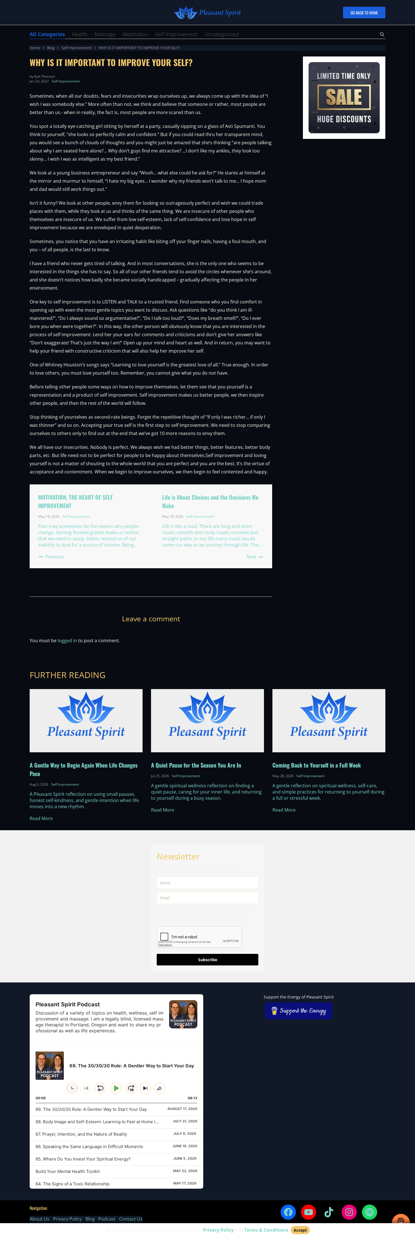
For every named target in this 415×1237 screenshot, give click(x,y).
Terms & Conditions (266, 1230)
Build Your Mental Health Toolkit (68, 1171)
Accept (300, 1230)
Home (35, 47)
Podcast (106, 1219)
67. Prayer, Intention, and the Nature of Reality (81, 1134)
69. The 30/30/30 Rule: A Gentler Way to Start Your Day (91, 1109)
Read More (41, 818)
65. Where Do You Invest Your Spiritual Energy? (83, 1159)
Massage (105, 34)
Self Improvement (176, 34)
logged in (67, 640)
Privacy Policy (67, 1219)
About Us (39, 1219)
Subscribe (207, 959)
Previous (54, 557)
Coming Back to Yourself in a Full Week (316, 765)
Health (80, 34)
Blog (50, 47)
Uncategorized (222, 34)
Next (251, 557)
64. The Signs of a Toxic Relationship (73, 1183)
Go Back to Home (364, 13)
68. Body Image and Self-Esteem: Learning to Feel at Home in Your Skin (107, 1121)
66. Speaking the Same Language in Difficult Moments (89, 1146)
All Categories (47, 34)
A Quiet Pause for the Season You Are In (196, 765)
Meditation (135, 34)
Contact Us (131, 1219)
